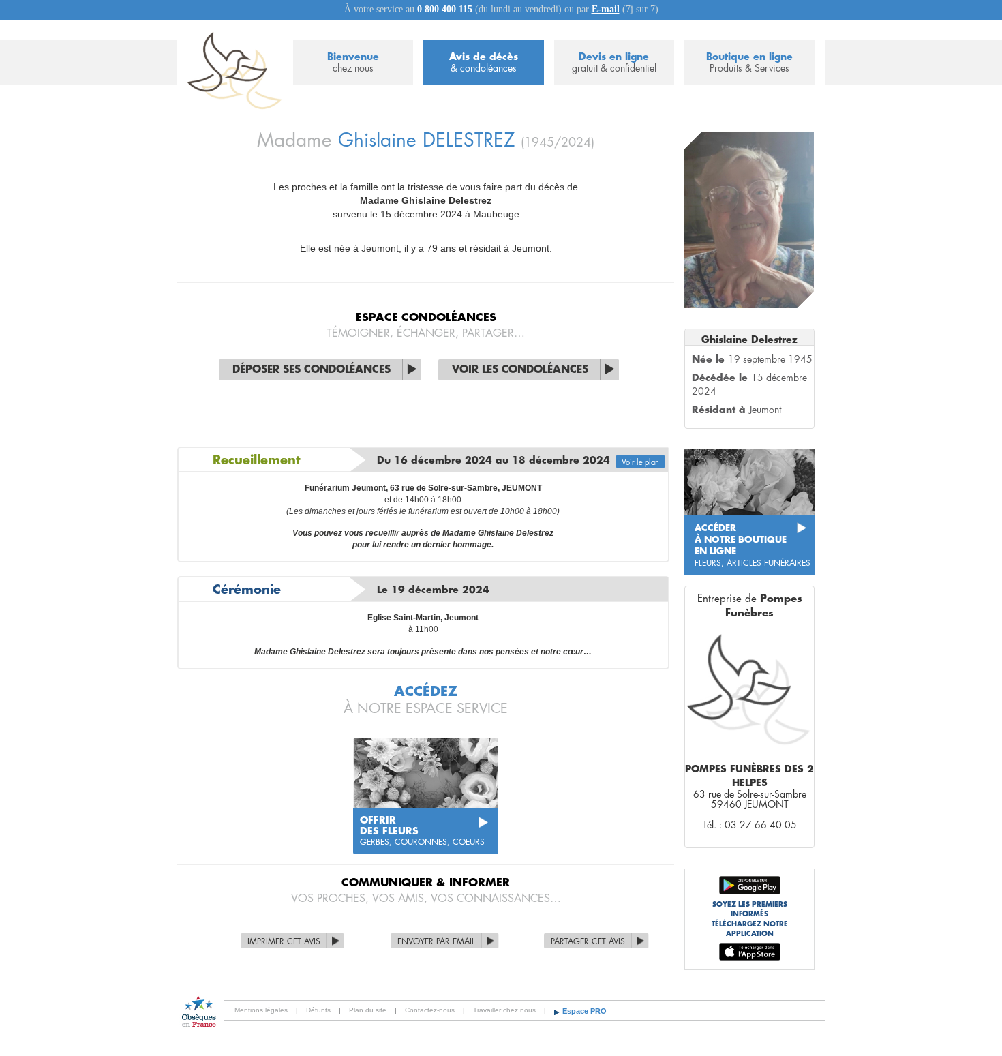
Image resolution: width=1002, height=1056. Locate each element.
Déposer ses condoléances (311, 370)
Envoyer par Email (436, 941)
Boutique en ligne (749, 62)
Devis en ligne (614, 62)
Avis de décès (483, 62)
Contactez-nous (430, 1010)
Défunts (318, 1010)
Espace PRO (584, 1011)
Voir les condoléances (520, 370)
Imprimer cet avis (283, 941)
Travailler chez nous (504, 1010)
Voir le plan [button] (640, 462)
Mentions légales (261, 1010)
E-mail (606, 9)
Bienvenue (353, 62)
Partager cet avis (588, 941)
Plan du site (367, 1010)
